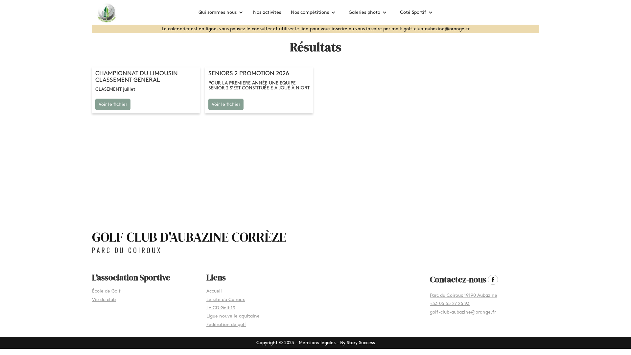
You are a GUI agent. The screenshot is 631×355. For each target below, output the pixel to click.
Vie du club (104, 299)
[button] (221, 12)
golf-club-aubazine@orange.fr (463, 312)
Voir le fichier (113, 104)
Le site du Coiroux (225, 299)
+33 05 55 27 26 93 (450, 303)
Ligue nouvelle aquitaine (233, 316)
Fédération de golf (226, 324)
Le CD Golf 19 (220, 308)
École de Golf (106, 291)
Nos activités (267, 12)
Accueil (214, 291)
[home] (110, 12)
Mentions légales (317, 343)
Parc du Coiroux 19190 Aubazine (463, 295)
